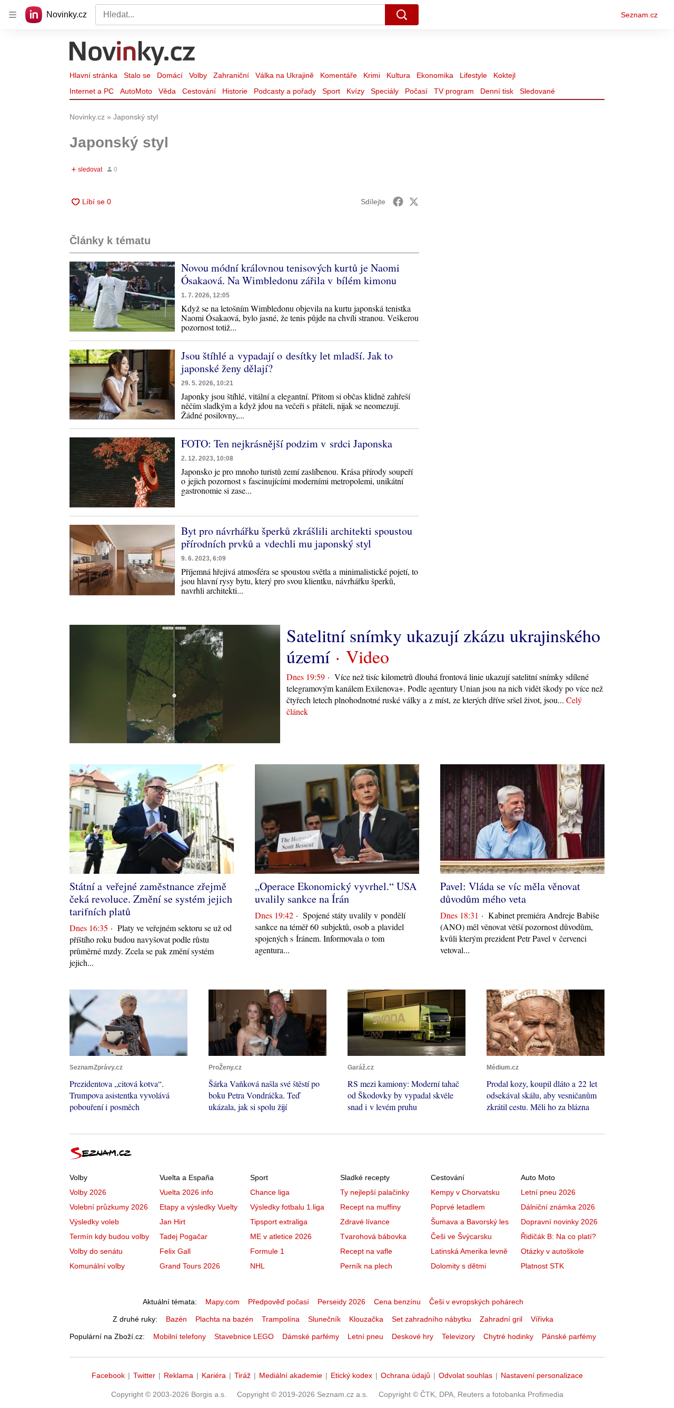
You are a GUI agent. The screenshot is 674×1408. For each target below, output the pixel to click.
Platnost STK (542, 1266)
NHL (257, 1266)
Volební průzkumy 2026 (109, 1207)
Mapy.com (222, 1301)
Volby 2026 (88, 1192)
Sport (331, 91)
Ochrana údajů (405, 1375)
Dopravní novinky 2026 (559, 1221)
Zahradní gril (501, 1319)
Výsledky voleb (94, 1221)
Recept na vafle (366, 1251)
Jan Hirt (172, 1221)
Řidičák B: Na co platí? (558, 1236)
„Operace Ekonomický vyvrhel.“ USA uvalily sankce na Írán (336, 892)
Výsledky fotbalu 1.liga (287, 1207)
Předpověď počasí (278, 1301)
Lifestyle (473, 75)
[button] (122, 297)
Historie (234, 91)
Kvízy (355, 91)
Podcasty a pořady (285, 91)
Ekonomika (435, 75)
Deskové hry (412, 1336)
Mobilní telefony (179, 1336)
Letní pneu (365, 1336)
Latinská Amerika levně (469, 1251)
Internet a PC (92, 91)
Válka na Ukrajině (284, 75)
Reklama (178, 1375)
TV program (454, 91)
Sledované (537, 91)
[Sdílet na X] (414, 201)
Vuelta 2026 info (186, 1192)
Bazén (176, 1319)
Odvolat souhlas (465, 1375)
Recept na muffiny (370, 1207)
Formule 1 (267, 1251)
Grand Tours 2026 (190, 1266)
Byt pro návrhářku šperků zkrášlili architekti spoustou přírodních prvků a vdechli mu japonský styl (296, 537)
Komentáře (338, 75)
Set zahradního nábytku (431, 1319)
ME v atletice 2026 (281, 1236)
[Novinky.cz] (133, 54)
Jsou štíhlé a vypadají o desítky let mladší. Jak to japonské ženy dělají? (287, 361)
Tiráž (242, 1375)
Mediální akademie (290, 1375)
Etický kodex (351, 1375)
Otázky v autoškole (552, 1251)
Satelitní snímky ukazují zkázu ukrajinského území (443, 645)
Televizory (458, 1336)
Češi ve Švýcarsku (461, 1236)
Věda (167, 91)
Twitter (144, 1375)
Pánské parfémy (569, 1336)
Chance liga (270, 1192)
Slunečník (324, 1319)
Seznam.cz (639, 15)
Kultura (398, 75)
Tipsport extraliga (279, 1221)
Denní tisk (496, 91)
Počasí (416, 91)
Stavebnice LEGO (244, 1336)
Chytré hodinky (508, 1336)
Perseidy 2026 (341, 1301)
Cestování (199, 91)
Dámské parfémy (310, 1336)
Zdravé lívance (365, 1221)
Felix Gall (175, 1251)
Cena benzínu (397, 1301)
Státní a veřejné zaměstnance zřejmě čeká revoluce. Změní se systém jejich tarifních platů (151, 898)
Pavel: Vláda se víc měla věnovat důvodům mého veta (510, 892)
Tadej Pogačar (183, 1236)
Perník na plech (366, 1266)
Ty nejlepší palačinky (374, 1192)
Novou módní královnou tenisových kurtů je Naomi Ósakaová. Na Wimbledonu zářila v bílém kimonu (290, 274)
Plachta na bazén (224, 1319)
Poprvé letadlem (458, 1207)
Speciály (385, 91)
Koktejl (504, 75)
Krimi (371, 75)
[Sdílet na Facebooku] (398, 201)
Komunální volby (97, 1266)
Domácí (170, 75)
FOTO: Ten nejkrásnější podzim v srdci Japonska (286, 443)
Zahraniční (231, 75)
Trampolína (281, 1319)
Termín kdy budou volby (109, 1236)
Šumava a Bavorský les (470, 1221)
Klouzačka (366, 1319)
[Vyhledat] (402, 14)
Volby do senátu (96, 1251)
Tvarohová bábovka (373, 1236)
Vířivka (542, 1319)
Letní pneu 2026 (548, 1192)
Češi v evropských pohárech (476, 1301)
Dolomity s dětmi (458, 1266)
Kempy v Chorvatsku (465, 1192)
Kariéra (214, 1375)
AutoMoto (136, 91)
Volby (198, 75)
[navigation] (12, 14)
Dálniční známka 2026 (558, 1207)
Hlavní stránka (93, 75)
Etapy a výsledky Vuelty (198, 1207)
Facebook (108, 1375)
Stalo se (137, 75)
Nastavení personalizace (542, 1375)
